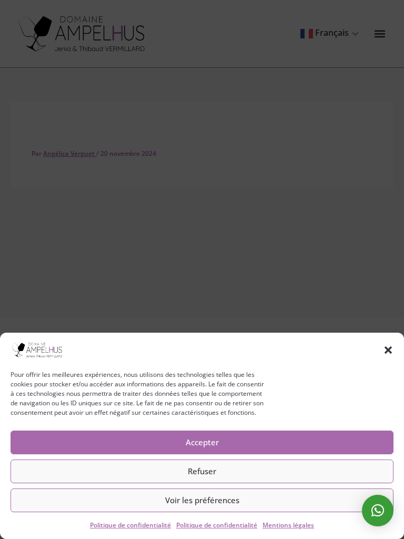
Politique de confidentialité (130, 525)
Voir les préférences (202, 500)
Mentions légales (288, 525)
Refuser (202, 471)
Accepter (202, 442)
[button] (388, 350)
